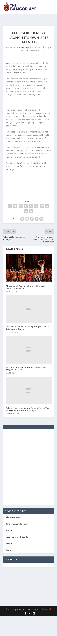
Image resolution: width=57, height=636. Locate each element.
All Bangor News (13, 517)
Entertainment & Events (17, 537)
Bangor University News (17, 524)
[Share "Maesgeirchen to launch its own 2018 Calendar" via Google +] (20, 206)
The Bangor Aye (22, 47)
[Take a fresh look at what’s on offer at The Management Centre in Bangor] (29, 390)
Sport (8, 550)
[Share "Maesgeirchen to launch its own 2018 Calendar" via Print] (31, 211)
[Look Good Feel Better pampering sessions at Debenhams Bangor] (29, 309)
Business (10, 530)
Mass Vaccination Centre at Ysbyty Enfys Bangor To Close (26, 368)
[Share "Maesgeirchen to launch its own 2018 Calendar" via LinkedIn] (36, 206)
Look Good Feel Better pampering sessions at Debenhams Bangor (28, 327)
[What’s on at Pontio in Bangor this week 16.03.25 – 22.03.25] (29, 268)
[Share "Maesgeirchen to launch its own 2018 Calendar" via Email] (25, 211)
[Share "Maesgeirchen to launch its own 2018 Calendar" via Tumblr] (25, 206)
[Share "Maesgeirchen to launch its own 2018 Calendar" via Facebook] (10, 206)
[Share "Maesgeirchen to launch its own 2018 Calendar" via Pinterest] (31, 206)
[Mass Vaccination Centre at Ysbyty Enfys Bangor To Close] (29, 350)
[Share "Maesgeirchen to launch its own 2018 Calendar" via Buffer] (41, 206)
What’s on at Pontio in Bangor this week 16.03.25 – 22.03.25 (26, 287)
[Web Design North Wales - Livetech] (46, 609)
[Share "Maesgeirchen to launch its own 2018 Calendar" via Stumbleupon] (47, 206)
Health (9, 543)
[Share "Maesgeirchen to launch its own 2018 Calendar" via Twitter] (15, 206)
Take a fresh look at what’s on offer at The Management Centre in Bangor (27, 409)
